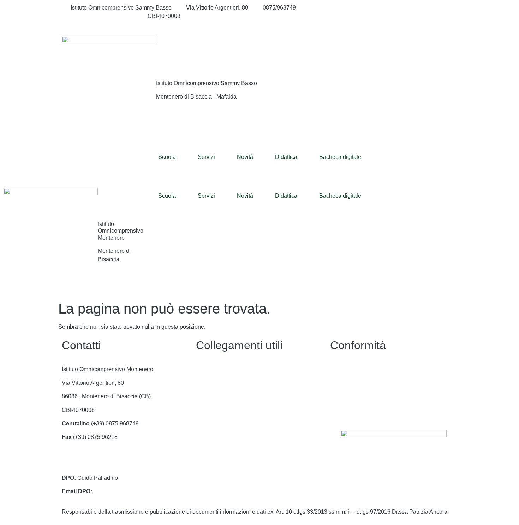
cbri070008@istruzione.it (102, 16)
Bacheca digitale (340, 157)
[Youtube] (393, 24)
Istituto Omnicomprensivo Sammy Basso (206, 83)
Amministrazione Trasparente (232, 383)
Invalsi (204, 451)
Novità (245, 157)
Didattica (286, 157)
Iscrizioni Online (216, 410)
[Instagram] (393, 16)
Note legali (343, 396)
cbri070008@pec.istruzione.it (98, 464)
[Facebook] (393, 8)
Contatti (205, 369)
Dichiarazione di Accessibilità (367, 383)
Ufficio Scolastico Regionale (231, 423)
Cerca (414, 50)
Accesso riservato (352, 410)
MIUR (203, 396)
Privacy (339, 369)
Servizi (206, 157)
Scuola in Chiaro (217, 437)
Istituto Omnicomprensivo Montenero (120, 230)
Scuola (167, 157)
